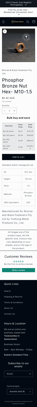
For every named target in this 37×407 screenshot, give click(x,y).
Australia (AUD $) (17, 391)
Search (7, 291)
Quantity (5, 105)
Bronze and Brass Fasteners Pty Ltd (21, 401)
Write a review (18, 270)
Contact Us (9, 314)
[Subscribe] (30, 374)
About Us (8, 308)
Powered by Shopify (18, 403)
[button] (3, 22)
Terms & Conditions (13, 302)
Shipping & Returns (13, 297)
